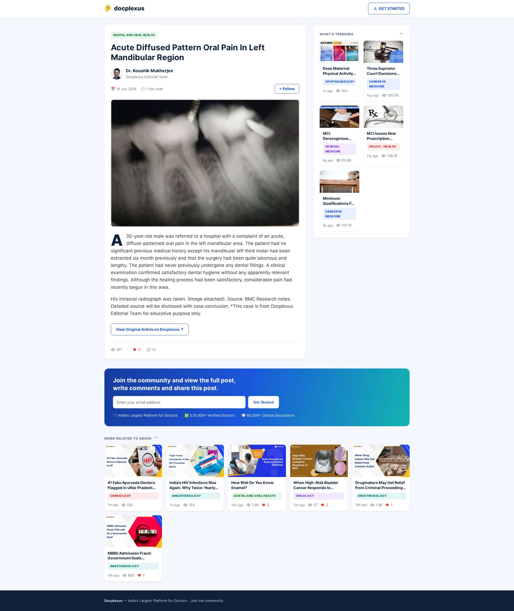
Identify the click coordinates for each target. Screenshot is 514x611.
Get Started (263, 402)
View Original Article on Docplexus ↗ (150, 329)
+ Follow (287, 88)
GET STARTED (392, 8)
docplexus (129, 8)
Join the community (206, 600)
